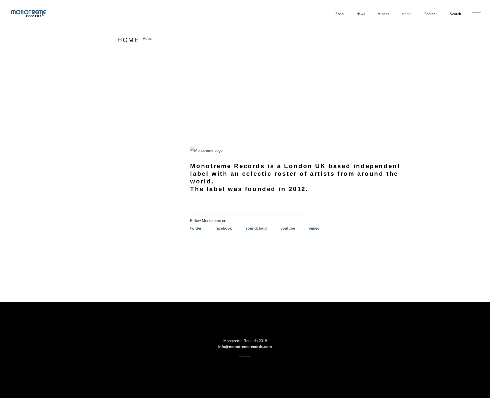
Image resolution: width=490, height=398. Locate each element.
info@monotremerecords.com (245, 346)
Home (128, 39)
